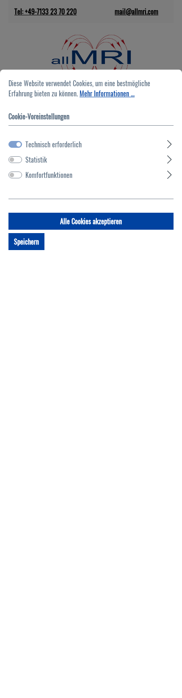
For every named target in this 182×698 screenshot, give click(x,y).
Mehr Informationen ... (107, 93)
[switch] (15, 159)
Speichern (26, 241)
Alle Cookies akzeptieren (91, 221)
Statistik (36, 160)
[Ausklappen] (169, 143)
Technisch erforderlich (53, 144)
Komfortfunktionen (48, 175)
